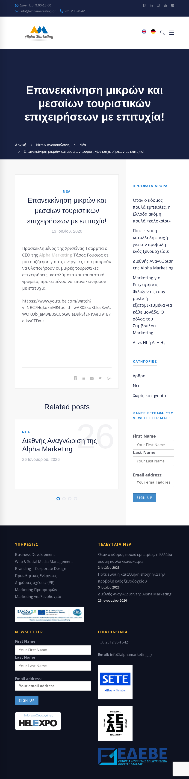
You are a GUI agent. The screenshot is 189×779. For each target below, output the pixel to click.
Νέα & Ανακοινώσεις (53, 145)
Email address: (147, 475)
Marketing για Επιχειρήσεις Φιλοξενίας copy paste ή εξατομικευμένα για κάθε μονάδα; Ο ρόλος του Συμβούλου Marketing (152, 305)
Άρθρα (139, 375)
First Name (144, 436)
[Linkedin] (83, 378)
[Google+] (109, 378)
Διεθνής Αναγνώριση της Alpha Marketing (59, 445)
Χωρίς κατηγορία (149, 395)
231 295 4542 (74, 11)
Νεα (67, 191)
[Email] (91, 378)
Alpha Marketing (55, 255)
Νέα (83, 145)
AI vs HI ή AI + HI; (149, 342)
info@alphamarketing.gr (38, 11)
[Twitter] (100, 378)
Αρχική (20, 145)
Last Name (144, 452)
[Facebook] (75, 378)
